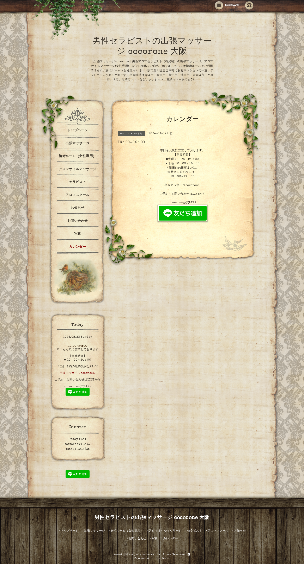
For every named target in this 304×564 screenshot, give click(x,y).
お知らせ (77, 208)
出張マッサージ (78, 143)
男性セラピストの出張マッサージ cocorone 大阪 (152, 517)
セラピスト (77, 182)
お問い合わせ (77, 221)
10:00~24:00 (77, 346)
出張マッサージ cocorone (139, 555)
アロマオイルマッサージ (77, 169)
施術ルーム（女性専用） (77, 156)
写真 (77, 234)
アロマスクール (78, 195)
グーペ (154, 558)
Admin (166, 558)
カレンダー (77, 247)
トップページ (77, 130)
